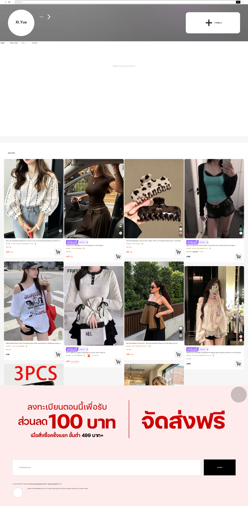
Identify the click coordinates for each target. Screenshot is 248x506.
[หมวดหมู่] (9, 2)
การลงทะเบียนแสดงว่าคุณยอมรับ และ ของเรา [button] (37, 484)
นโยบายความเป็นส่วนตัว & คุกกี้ (37, 484)
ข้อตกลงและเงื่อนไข (53, 484)
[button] (5, 2)
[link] (21, 23)
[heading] (109, 17)
